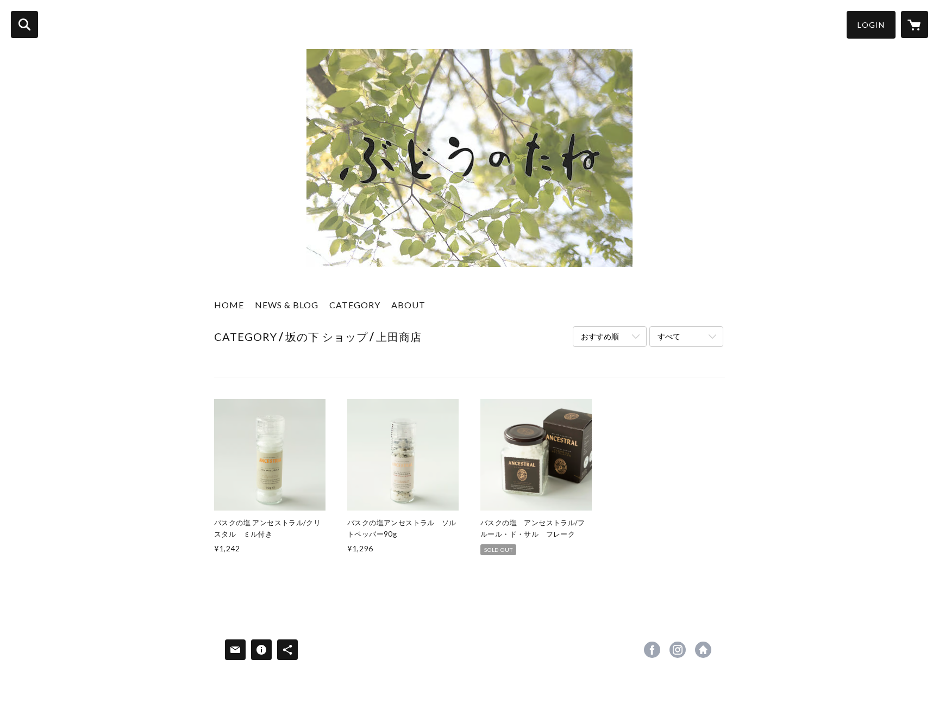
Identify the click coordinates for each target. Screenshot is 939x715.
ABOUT (408, 305)
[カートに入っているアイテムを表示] (914, 24)
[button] (871, 25)
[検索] (24, 24)
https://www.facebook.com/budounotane (652, 650)
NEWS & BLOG (286, 305)
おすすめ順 (600, 336)
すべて (669, 336)
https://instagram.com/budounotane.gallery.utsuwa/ (677, 650)
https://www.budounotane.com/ (703, 650)
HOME (229, 305)
